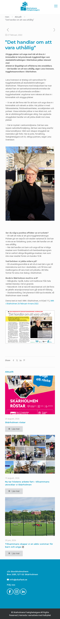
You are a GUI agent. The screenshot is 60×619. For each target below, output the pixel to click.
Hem (7, 17)
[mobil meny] (55, 6)
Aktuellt (18, 17)
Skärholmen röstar (15, 422)
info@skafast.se (18, 579)
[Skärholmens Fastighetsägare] (30, 6)
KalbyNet (47, 615)
